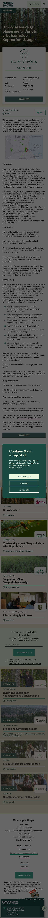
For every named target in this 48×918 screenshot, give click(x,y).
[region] (24, 459)
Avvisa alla (24, 490)
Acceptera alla (24, 476)
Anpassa (24, 483)
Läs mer (19, 468)
